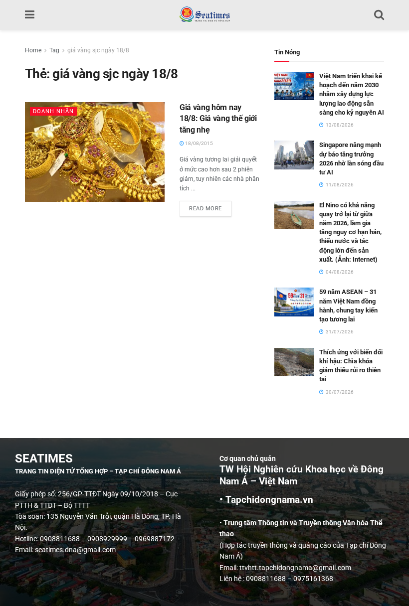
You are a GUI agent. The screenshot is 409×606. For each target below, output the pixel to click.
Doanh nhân (53, 111)
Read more (210, 206)
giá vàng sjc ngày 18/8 (98, 50)
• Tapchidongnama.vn (266, 499)
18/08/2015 (198, 143)
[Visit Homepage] (204, 15)
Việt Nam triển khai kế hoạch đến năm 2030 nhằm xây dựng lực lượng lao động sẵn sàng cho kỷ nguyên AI (351, 94)
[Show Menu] (29, 15)
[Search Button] (379, 15)
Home (33, 50)
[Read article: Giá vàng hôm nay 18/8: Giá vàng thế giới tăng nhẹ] (95, 152)
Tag (54, 50)
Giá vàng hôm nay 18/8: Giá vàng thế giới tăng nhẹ (218, 119)
